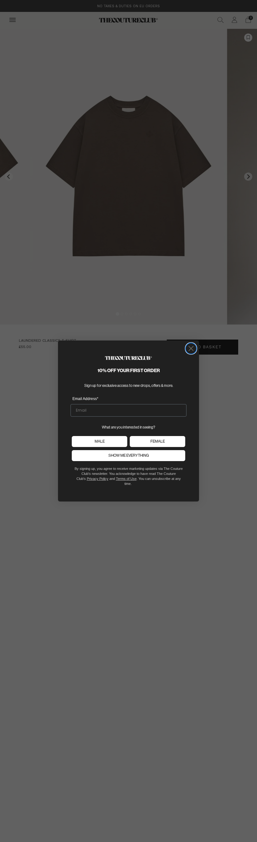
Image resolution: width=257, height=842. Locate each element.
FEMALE (157, 441)
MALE (100, 441)
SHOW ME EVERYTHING (128, 455)
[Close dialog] (191, 348)
